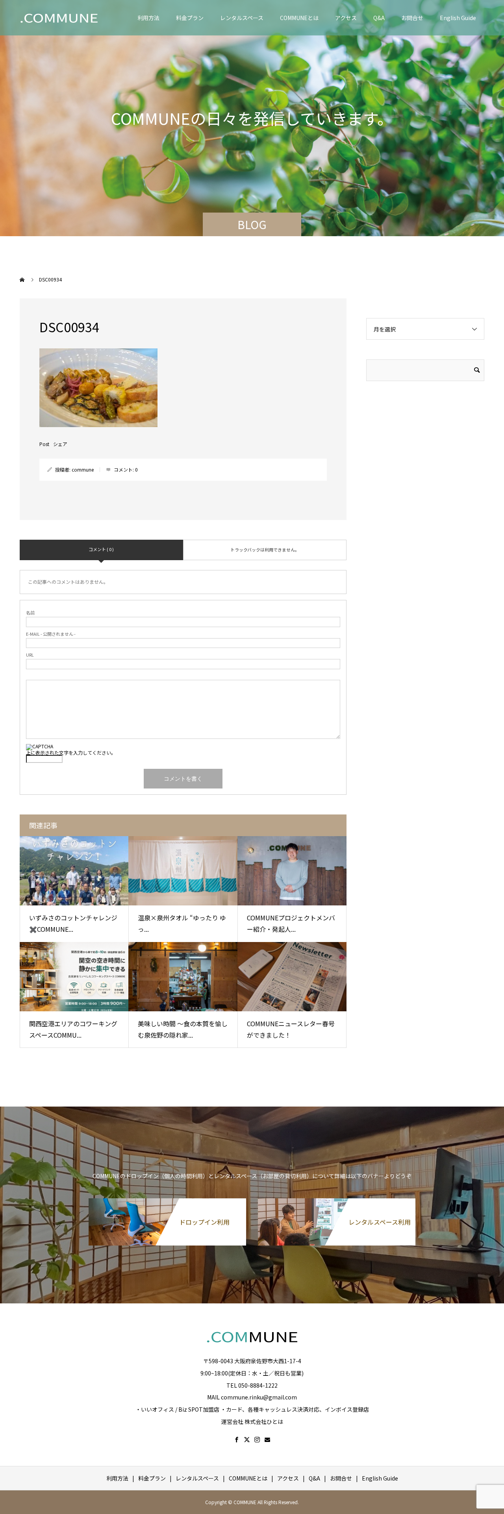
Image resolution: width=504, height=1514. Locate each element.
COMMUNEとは (299, 18)
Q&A (379, 18)
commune (83, 469)
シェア (60, 444)
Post (44, 444)
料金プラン (190, 18)
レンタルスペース (241, 18)
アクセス (346, 18)
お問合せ (412, 18)
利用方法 (148, 18)
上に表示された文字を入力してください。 (71, 752)
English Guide (458, 18)
